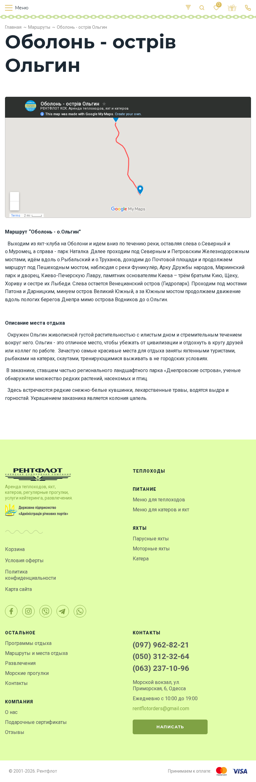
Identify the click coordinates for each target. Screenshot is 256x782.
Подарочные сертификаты (36, 722)
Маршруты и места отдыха (36, 653)
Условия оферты (24, 560)
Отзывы (14, 732)
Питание (144, 489)
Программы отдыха (28, 643)
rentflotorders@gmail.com (161, 708)
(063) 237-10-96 (161, 668)
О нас (11, 712)
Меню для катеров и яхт (161, 510)
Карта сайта (18, 589)
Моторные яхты (151, 549)
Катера (141, 559)
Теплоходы (149, 471)
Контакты (16, 683)
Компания (19, 701)
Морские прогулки (27, 673)
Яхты (140, 528)
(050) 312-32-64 (161, 656)
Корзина (15, 549)
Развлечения (20, 663)
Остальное (20, 632)
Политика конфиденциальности (30, 575)
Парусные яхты (151, 539)
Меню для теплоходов (159, 500)
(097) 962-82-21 (161, 645)
